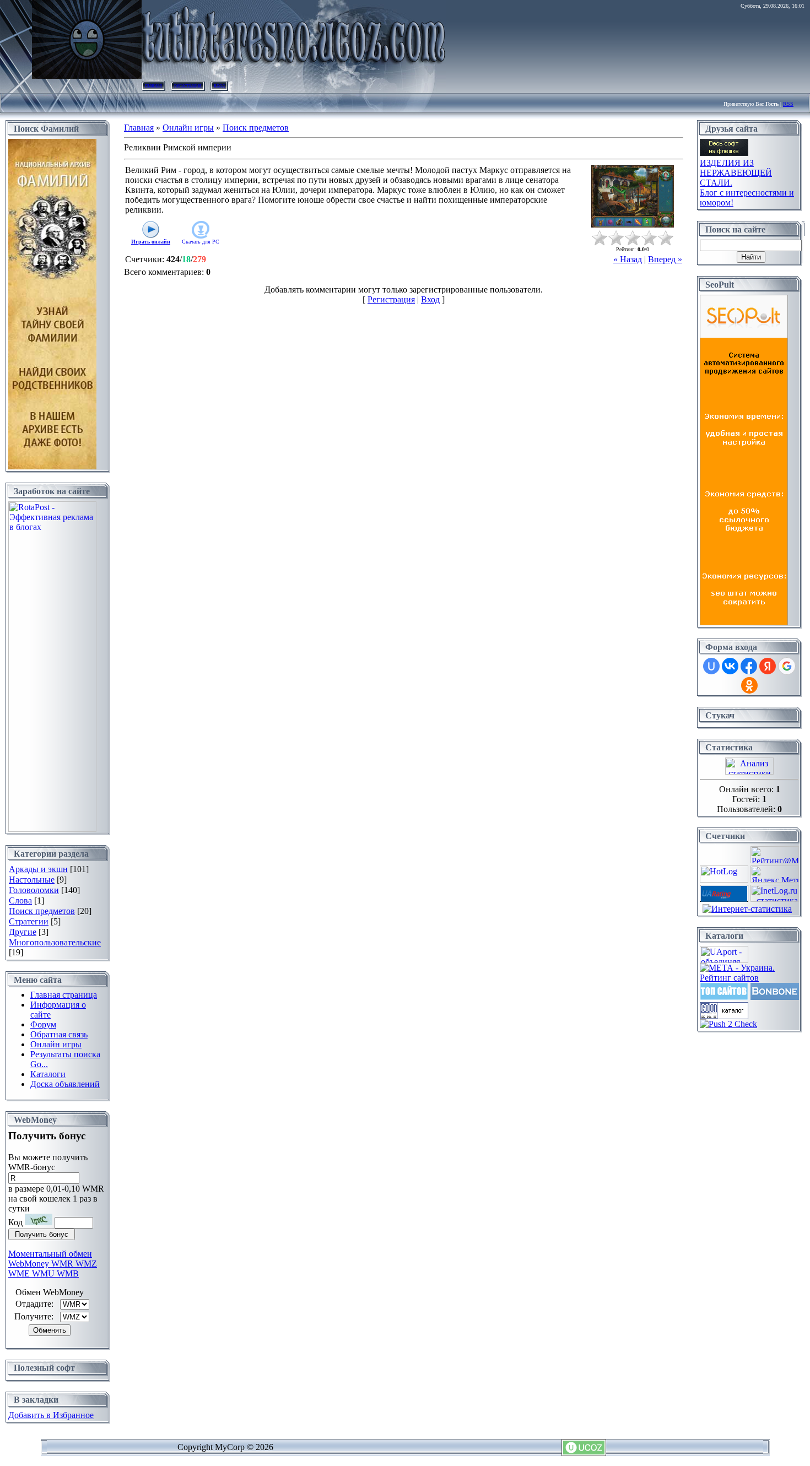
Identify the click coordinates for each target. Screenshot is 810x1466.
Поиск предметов (42, 911)
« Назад (627, 259)
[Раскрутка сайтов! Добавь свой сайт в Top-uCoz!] (724, 997)
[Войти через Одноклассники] (749, 685)
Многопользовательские (55, 942)
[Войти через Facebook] (749, 666)
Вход (219, 85)
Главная (153, 85)
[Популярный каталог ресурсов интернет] (774, 997)
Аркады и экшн (38, 869)
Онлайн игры (188, 127)
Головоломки (34, 890)
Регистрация (188, 85)
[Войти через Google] (787, 666)
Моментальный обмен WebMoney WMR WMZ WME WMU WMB (52, 1263)
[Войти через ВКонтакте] (730, 666)
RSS (788, 104)
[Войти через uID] (711, 666)
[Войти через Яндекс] (767, 666)
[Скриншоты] (632, 196)
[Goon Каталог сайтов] (724, 1016)
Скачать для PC (200, 242)
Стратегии (28, 921)
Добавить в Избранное (51, 1415)
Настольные (32, 879)
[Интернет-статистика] (747, 908)
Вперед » (665, 259)
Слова (20, 900)
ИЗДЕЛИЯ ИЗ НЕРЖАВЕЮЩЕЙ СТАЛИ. (736, 172)
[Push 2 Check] (728, 1024)
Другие (22, 932)
